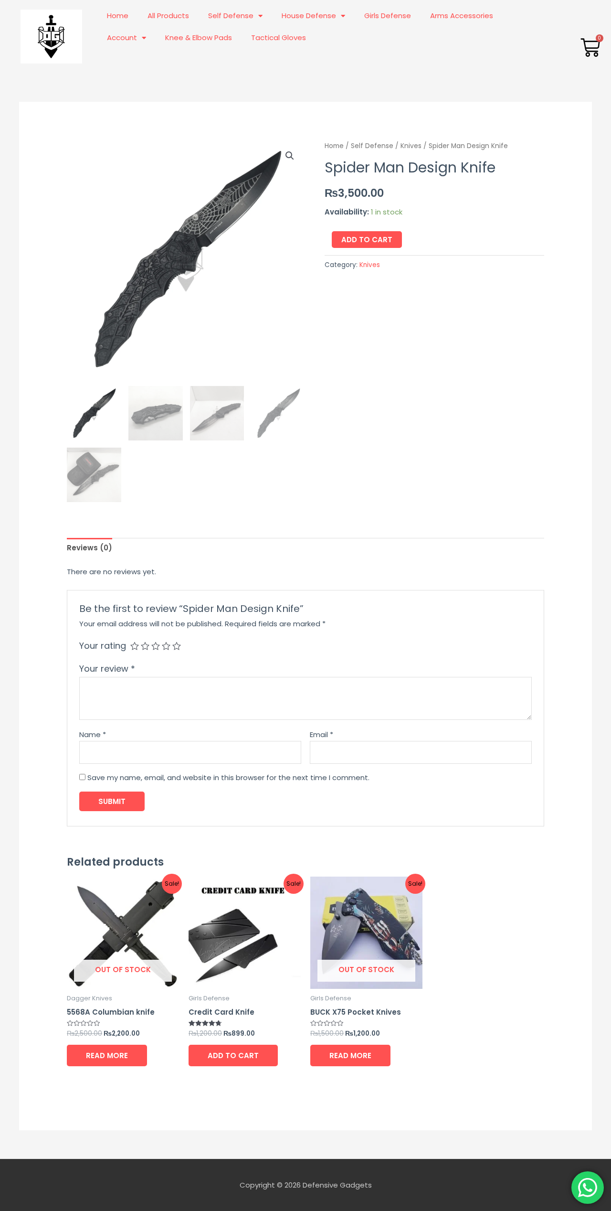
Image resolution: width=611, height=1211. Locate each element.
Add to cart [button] (233, 1055)
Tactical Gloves (278, 37)
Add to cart (366, 240)
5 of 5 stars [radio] (176, 646)
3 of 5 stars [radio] (155, 646)
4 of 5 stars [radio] (166, 646)
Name (92, 734)
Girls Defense (387, 16)
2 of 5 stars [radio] (145, 646)
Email (321, 734)
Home (117, 16)
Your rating (102, 646)
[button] (289, 155)
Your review (107, 669)
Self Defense (230, 16)
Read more (107, 1055)
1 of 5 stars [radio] (134, 646)
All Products (168, 16)
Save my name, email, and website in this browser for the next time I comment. (228, 777)
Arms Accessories (461, 16)
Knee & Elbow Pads (198, 37)
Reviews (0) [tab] (89, 548)
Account (122, 37)
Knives (410, 145)
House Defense (309, 16)
